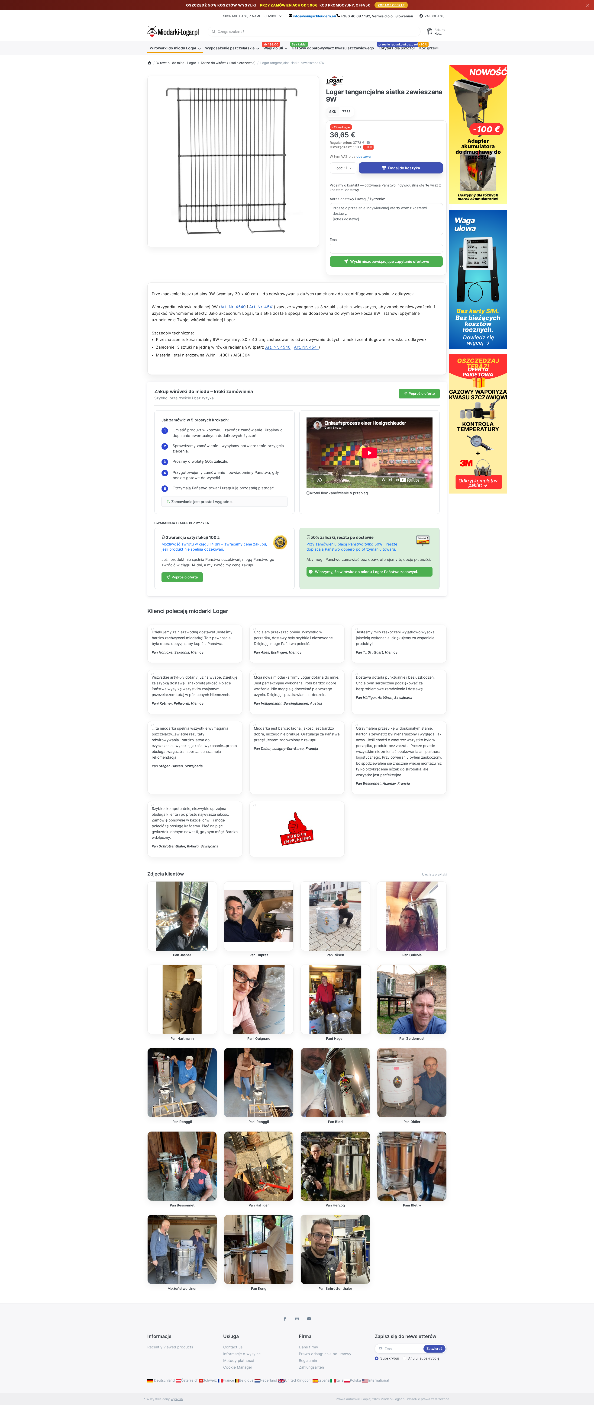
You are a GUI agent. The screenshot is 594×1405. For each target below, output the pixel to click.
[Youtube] (309, 1319)
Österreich (189, 1380)
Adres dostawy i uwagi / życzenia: (357, 199)
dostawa (363, 156)
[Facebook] (285, 1319)
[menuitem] (175, 48)
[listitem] (233, 161)
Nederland (268, 1380)
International (378, 1380)
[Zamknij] (587, 5)
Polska (355, 1380)
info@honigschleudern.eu (314, 16)
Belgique (246, 1380)
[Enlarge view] (233, 161)
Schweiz (210, 1380)
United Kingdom (298, 1380)
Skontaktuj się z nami (241, 16)
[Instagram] (297, 1319)
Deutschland (164, 1380)
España (323, 1380)
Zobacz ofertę (391, 5)
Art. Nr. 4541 (261, 307)
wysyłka (177, 1399)
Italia (339, 1380)
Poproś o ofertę (422, 393)
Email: (334, 239)
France (228, 1380)
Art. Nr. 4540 (233, 307)
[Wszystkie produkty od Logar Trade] (334, 80)
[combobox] (314, 31)
